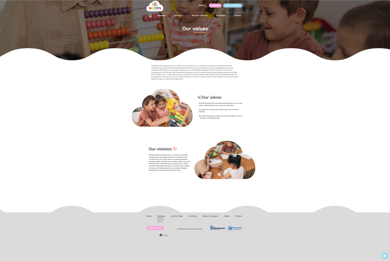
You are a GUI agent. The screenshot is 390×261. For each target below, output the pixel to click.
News (227, 216)
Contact (238, 216)
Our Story (193, 216)
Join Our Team (177, 216)
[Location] (150, 15)
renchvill (160, 218)
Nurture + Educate (210, 216)
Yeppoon (160, 222)
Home (149, 216)
